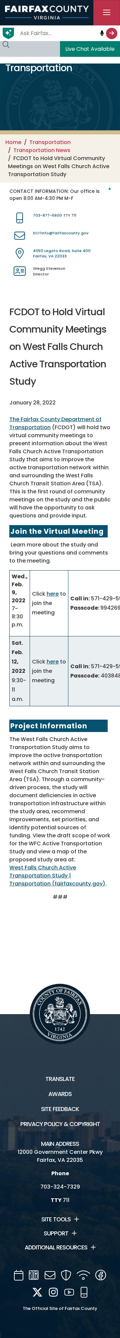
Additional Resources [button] (56, 1247)
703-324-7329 (60, 1187)
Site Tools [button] (56, 1219)
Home (13, 142)
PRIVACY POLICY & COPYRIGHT (60, 1124)
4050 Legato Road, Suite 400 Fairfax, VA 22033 (62, 253)
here (53, 594)
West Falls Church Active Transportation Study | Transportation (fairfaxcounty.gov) (57, 875)
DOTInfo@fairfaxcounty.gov (60, 233)
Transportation (50, 142)
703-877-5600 (47, 215)
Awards (60, 1094)
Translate (60, 1079)
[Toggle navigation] (106, 12)
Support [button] (56, 1233)
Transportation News (41, 150)
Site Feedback (60, 1109)
